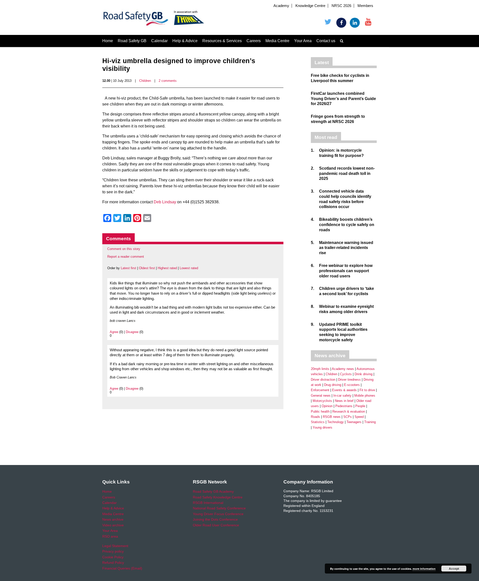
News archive (112, 519)
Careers (253, 41)
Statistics (318, 422)
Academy (281, 6)
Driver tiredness (349, 379)
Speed (359, 417)
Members (365, 6)
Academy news (343, 369)
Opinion (327, 406)
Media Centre (277, 41)
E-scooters (352, 385)
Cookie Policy (112, 557)
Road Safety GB (132, 41)
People (360, 406)
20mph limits (320, 369)
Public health (320, 411)
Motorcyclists (322, 401)
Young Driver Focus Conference (218, 514)
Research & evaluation (348, 411)
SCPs (347, 417)
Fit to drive (367, 390)
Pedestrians (344, 406)
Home (107, 41)
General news (321, 395)
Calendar (159, 41)
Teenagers (354, 422)
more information (424, 569)
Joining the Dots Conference (215, 519)
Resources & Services (222, 41)
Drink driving (363, 374)
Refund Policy (113, 563)
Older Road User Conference (216, 525)
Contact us (325, 41)
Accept (454, 568)
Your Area (303, 41)
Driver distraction (323, 379)
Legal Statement (115, 546)
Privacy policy (113, 551)
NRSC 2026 (341, 6)
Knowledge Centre (310, 6)
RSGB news (332, 417)
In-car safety (342, 395)
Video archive (113, 525)
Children (145, 81)
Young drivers (322, 427)
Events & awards (344, 390)
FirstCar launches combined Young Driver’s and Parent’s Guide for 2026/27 (343, 98)
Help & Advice (185, 41)
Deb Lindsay (165, 202)
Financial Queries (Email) (122, 568)
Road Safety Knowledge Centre (217, 497)
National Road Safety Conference (219, 508)
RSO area (110, 536)
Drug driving (332, 385)
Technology (335, 422)
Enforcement (320, 390)
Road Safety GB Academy (213, 491)
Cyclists (346, 374)
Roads (315, 417)
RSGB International (208, 503)
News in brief (344, 401)
